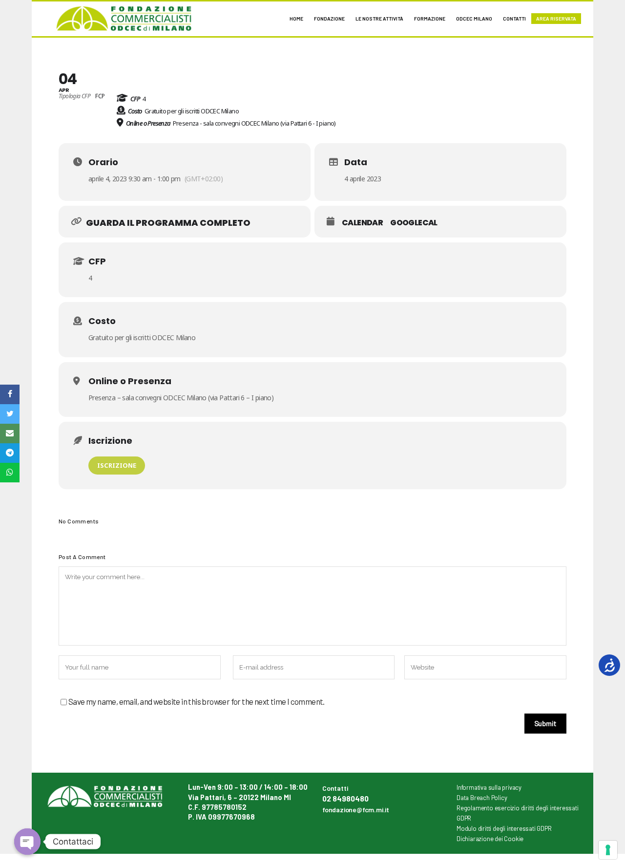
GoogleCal (414, 223)
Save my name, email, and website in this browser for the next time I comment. (196, 701)
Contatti (335, 788)
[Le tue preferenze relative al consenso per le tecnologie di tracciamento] (608, 850)
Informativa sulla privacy (489, 787)
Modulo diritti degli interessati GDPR (504, 828)
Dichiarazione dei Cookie (490, 839)
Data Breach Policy (482, 798)
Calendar (362, 223)
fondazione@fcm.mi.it (355, 809)
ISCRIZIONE (116, 465)
